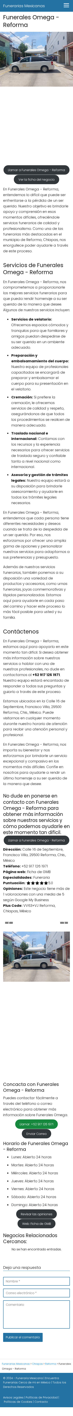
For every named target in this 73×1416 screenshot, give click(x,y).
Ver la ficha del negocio (36, 179)
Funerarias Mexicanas (24, 6)
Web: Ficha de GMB (36, 1223)
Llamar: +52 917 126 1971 (36, 1124)
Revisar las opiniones (36, 1214)
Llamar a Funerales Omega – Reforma (36, 170)
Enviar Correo (36, 1133)
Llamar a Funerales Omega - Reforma (36, 840)
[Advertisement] (36, 127)
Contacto (41, 1402)
